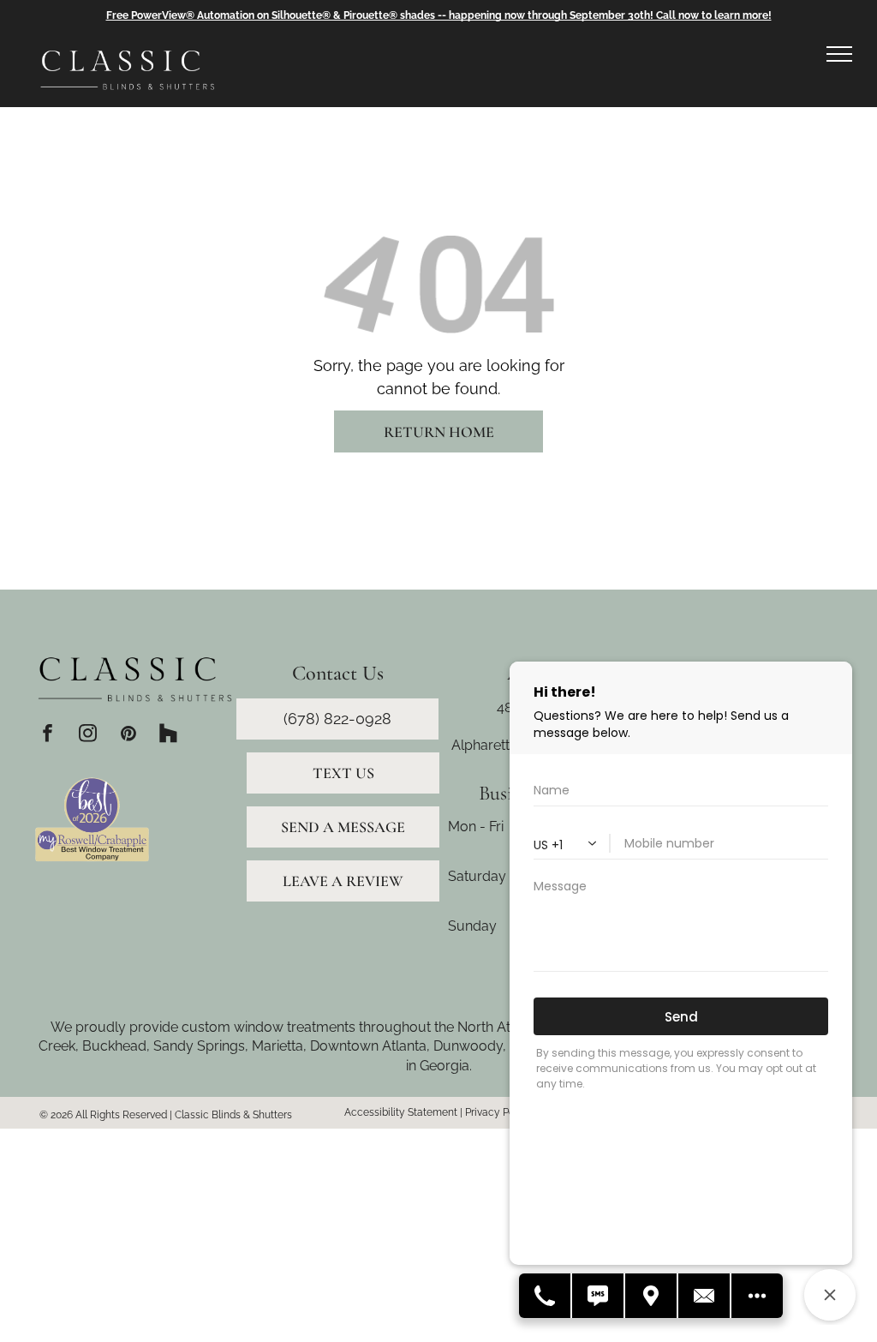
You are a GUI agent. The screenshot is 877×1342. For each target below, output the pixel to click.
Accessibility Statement (400, 1112)
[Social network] (168, 735)
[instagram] (88, 735)
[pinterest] (128, 735)
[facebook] (47, 735)
